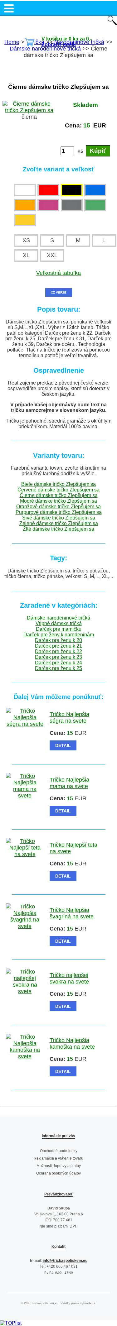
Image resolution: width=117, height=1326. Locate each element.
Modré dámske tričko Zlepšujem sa (58, 501)
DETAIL (63, 745)
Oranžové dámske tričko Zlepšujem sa (58, 506)
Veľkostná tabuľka (58, 273)
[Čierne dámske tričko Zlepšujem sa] (29, 110)
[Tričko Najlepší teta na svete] (25, 854)
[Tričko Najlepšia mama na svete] (25, 795)
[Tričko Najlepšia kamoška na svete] (25, 1056)
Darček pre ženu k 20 (58, 640)
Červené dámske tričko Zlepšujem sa (58, 489)
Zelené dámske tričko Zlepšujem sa (58, 523)
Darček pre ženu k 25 (58, 668)
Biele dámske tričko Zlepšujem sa (58, 484)
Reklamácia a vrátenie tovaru (58, 1158)
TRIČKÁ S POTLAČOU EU (58, 21)
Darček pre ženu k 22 (58, 651)
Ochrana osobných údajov (58, 1173)
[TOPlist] (11, 1323)
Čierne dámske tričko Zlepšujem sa (59, 495)
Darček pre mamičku (58, 629)
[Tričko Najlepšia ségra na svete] (25, 724)
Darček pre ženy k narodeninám (58, 634)
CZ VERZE (58, 292)
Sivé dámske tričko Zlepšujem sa (58, 517)
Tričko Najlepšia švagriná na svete (72, 913)
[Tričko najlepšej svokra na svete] (25, 991)
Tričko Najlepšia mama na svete (69, 783)
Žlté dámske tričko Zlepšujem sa (58, 529)
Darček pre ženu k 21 (58, 646)
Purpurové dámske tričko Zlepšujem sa (59, 512)
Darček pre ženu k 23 (58, 657)
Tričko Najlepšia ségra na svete (69, 717)
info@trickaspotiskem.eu (65, 1260)
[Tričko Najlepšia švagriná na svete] (25, 926)
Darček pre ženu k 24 (58, 662)
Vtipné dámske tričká (59, 623)
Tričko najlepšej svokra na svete (69, 978)
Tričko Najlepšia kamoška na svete (72, 1043)
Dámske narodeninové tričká (58, 617)
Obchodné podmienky (58, 1151)
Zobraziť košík (58, 44)
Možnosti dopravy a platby (59, 1166)
